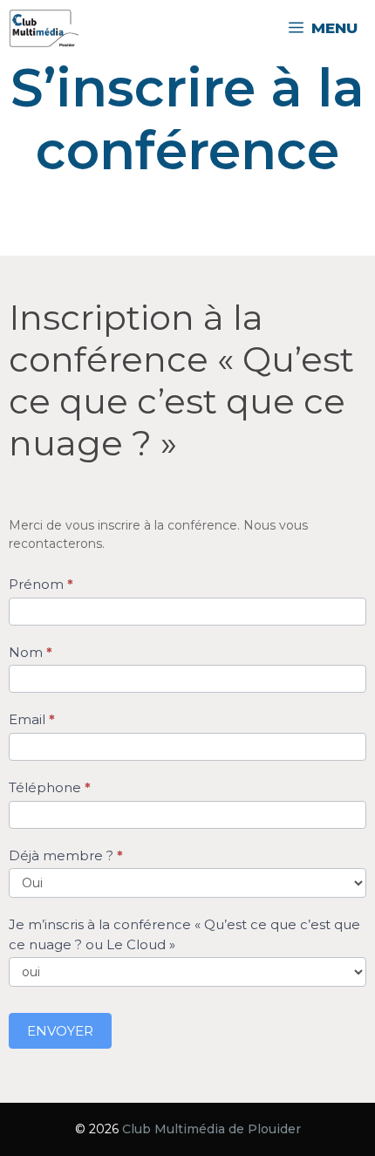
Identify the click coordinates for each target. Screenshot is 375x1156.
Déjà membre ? (66, 855)
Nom (30, 652)
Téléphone (50, 787)
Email (32, 719)
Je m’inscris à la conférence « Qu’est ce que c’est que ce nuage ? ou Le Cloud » (184, 934)
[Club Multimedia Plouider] (44, 28)
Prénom (41, 584)
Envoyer (60, 1031)
